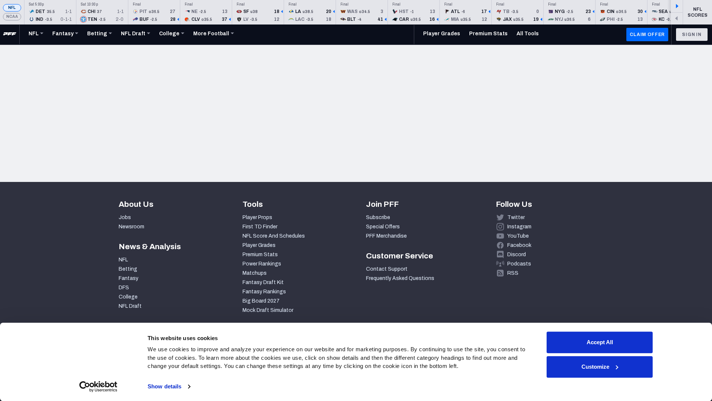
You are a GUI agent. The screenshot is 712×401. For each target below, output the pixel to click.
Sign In (692, 34)
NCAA (12, 16)
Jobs (125, 217)
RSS (512, 273)
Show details (164, 386)
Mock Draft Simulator (268, 310)
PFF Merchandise (386, 236)
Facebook (519, 245)
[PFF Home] (9, 34)
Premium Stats (260, 254)
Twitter (516, 217)
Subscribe (378, 217)
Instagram (519, 226)
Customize (595, 366)
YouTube (518, 236)
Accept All (600, 342)
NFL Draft (130, 306)
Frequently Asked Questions (400, 278)
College (128, 297)
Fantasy (128, 278)
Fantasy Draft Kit (263, 282)
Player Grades (259, 245)
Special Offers (383, 226)
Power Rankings (262, 264)
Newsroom (131, 226)
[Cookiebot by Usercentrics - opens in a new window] (98, 386)
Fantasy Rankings (264, 291)
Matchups (255, 273)
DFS (124, 287)
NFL (12, 8)
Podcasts (519, 264)
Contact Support (387, 269)
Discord (516, 254)
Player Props (257, 217)
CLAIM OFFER (647, 34)
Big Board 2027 (261, 301)
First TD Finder (260, 226)
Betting (128, 269)
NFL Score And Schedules (274, 236)
